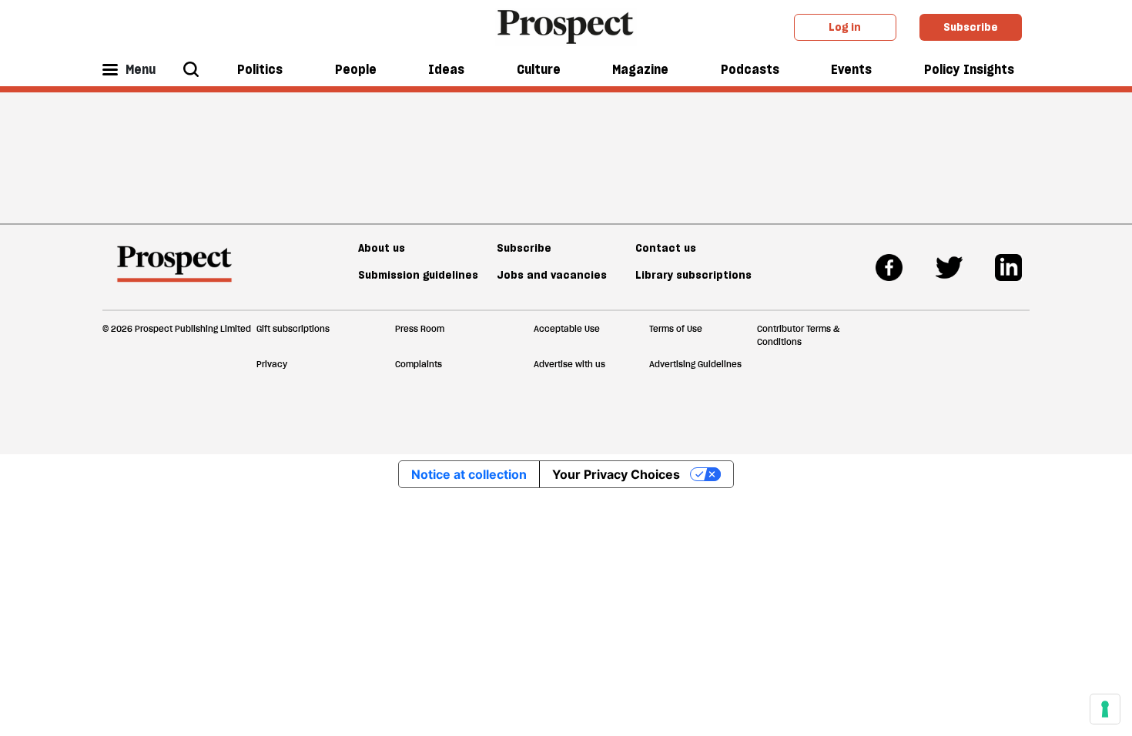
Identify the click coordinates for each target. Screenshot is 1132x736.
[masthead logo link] (566, 25)
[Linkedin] (1008, 267)
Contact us (665, 248)
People (356, 69)
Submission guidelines (418, 275)
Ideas (446, 69)
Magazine (640, 69)
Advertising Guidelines (695, 364)
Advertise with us (569, 364)
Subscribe (970, 27)
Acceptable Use (567, 328)
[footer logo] (174, 271)
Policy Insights (969, 69)
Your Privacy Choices (616, 474)
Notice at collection (469, 474)
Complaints (418, 364)
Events (851, 69)
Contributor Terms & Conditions (798, 335)
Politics (260, 69)
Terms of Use (675, 328)
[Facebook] (889, 267)
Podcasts (750, 69)
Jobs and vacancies (552, 275)
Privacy (271, 364)
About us (381, 248)
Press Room (419, 328)
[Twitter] (949, 267)
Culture (539, 69)
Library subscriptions (693, 275)
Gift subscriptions (293, 328)
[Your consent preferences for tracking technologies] (1105, 709)
